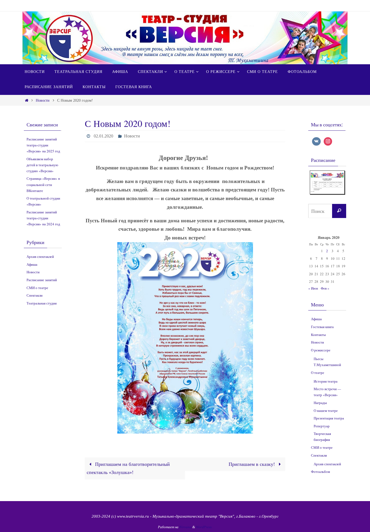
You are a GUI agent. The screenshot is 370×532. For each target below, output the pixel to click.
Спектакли (35, 295)
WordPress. (204, 527)
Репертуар (322, 426)
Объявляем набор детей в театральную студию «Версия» (42, 164)
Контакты (318, 334)
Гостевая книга (322, 326)
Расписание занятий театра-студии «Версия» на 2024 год (43, 218)
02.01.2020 (103, 136)
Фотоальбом (320, 471)
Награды (320, 402)
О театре (317, 372)
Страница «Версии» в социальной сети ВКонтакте (43, 184)
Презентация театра (329, 418)
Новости (43, 100)
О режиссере (320, 350)
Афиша (32, 264)
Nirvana (185, 527)
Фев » (325, 288)
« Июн (313, 288)
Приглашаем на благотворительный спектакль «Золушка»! (128, 468)
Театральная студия (42, 303)
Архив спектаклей (40, 256)
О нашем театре (326, 410)
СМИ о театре (37, 287)
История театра (325, 381)
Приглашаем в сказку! (252, 464)
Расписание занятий (42, 279)
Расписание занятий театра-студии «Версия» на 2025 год (43, 145)
